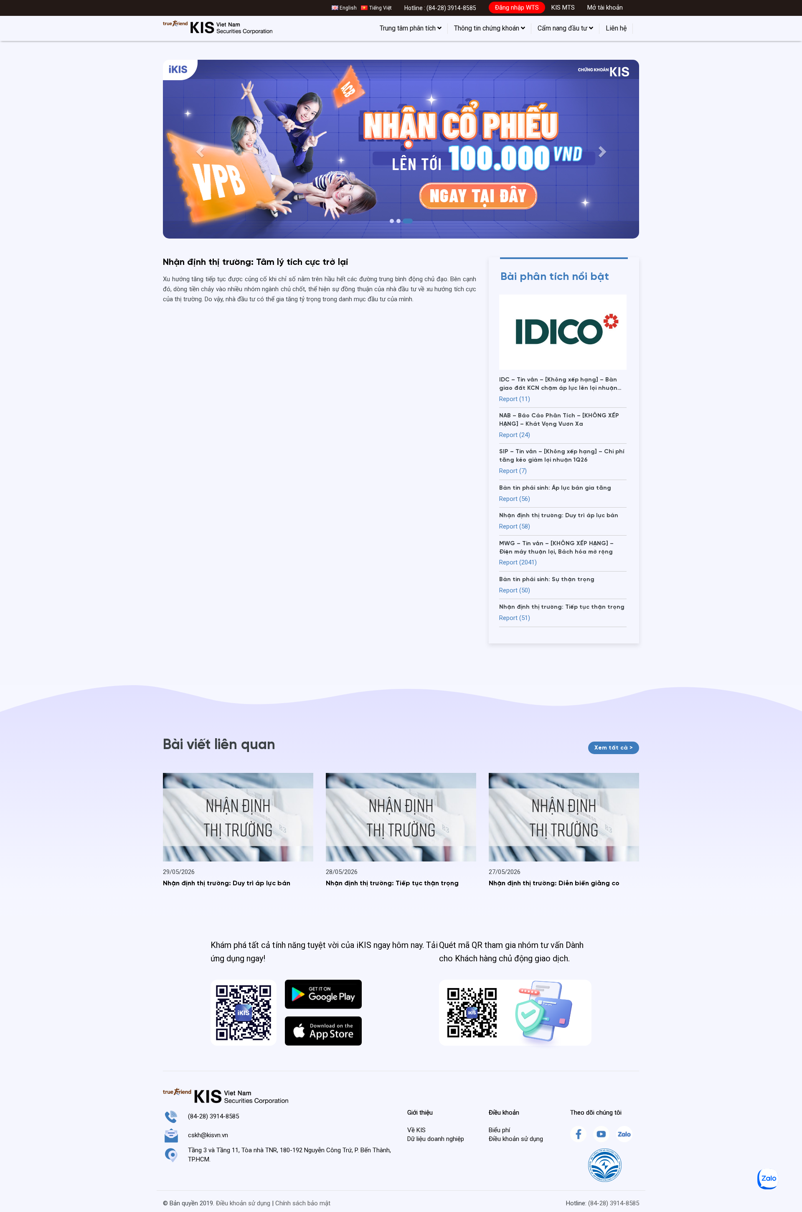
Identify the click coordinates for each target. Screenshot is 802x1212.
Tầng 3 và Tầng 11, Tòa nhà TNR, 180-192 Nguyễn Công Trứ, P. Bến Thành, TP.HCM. (289, 1154)
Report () (514, 399)
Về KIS (416, 1130)
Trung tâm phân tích (408, 28)
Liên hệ (616, 28)
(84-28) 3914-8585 (451, 8)
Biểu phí (499, 1130)
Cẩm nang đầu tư (563, 28)
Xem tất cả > (613, 748)
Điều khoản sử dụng (516, 1139)
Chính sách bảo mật (302, 1203)
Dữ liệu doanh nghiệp (435, 1139)
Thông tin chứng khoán (487, 28)
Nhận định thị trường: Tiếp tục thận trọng (392, 883)
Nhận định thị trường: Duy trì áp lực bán (226, 883)
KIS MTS (563, 7)
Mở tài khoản (605, 7)
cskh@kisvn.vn (208, 1135)
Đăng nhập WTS (517, 7)
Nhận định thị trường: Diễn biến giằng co (554, 883)
